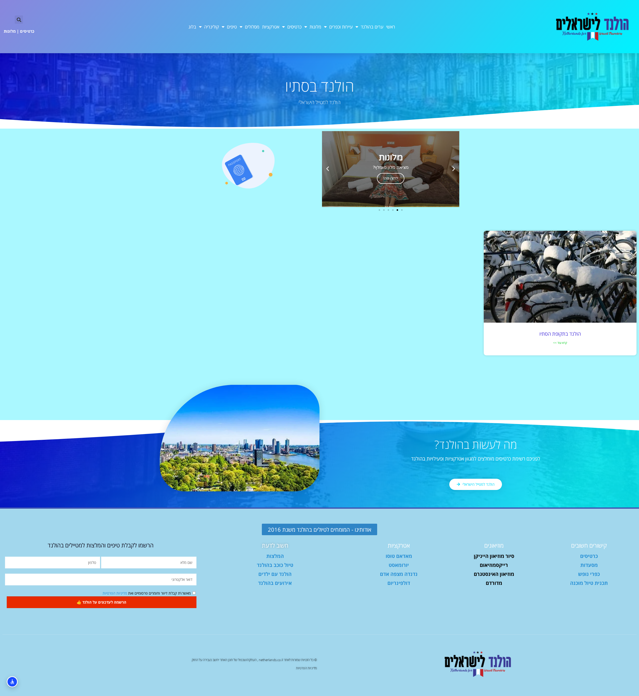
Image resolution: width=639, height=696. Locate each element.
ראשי (390, 27)
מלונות (315, 27)
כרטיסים (294, 27)
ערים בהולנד (372, 27)
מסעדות (589, 565)
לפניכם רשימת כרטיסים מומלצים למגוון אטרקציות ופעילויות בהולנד (475, 458)
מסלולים (252, 27)
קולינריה (211, 27)
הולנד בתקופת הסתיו (560, 333)
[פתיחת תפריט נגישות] (12, 681)
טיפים (232, 27)
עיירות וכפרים (341, 27)
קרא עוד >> (560, 343)
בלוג (192, 27)
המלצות (275, 556)
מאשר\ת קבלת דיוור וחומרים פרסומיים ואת (147, 593)
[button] (19, 19)
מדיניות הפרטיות (115, 593)
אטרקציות (270, 27)
